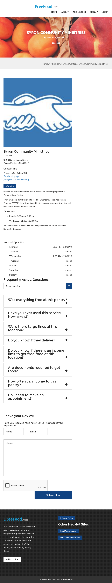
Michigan (55, 63)
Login (105, 12)
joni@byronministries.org (16, 179)
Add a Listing (12, 559)
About (65, 12)
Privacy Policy (66, 518)
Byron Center (69, 63)
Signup (94, 12)
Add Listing (79, 12)
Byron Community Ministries (93, 63)
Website (10, 186)
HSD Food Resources (70, 537)
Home (54, 12)
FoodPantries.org (68, 531)
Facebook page (11, 176)
